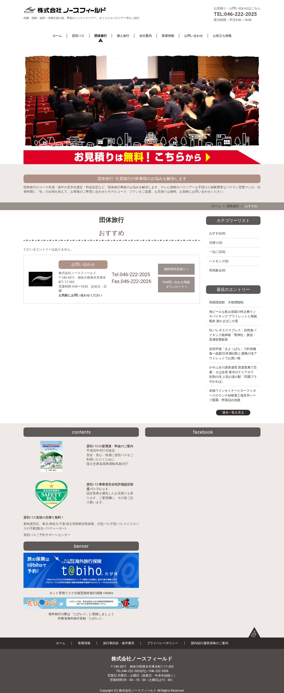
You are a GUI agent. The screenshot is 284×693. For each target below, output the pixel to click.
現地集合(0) (217, 270)
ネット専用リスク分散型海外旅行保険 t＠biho (81, 593)
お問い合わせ (193, 36)
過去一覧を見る (233, 412)
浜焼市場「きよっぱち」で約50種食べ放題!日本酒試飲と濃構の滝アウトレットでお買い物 (233, 353)
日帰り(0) (215, 243)
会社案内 (145, 36)
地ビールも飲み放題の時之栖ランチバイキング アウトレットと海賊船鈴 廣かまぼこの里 (233, 316)
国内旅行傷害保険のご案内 (209, 643)
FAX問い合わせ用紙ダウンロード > (176, 284)
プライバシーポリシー (162, 643)
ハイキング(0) (218, 261)
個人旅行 (123, 36)
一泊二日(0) (217, 252)
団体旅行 (100, 36)
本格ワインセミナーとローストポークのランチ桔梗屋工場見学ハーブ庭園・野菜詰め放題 (232, 395)
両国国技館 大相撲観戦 (226, 302)
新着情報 (168, 36)
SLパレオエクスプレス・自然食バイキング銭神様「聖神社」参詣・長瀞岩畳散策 (232, 334)
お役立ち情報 (222, 36)
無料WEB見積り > (176, 269)
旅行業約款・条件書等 (118, 643)
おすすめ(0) (217, 233)
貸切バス (78, 36)
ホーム (57, 36)
